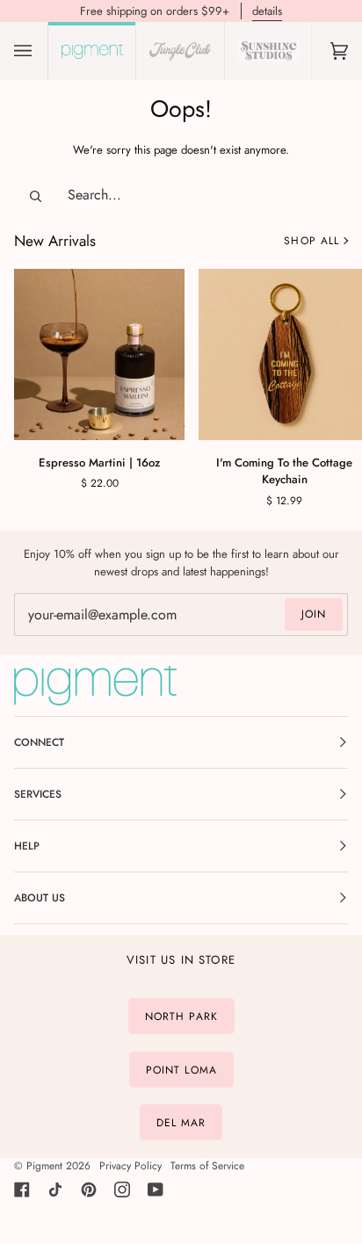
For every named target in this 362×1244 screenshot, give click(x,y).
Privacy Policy (130, 1166)
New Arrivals (55, 241)
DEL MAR (181, 1123)
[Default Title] (99, 354)
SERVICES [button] (38, 794)
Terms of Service (207, 1166)
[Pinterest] (89, 1189)
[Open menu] (40, 51)
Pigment (44, 1166)
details (267, 11)
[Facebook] (22, 1189)
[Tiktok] (55, 1189)
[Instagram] (122, 1189)
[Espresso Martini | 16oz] (99, 354)
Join (313, 614)
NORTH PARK (181, 1016)
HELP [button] (27, 846)
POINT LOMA (181, 1069)
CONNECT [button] (39, 742)
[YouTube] (155, 1189)
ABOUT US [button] (39, 898)
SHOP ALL (311, 241)
